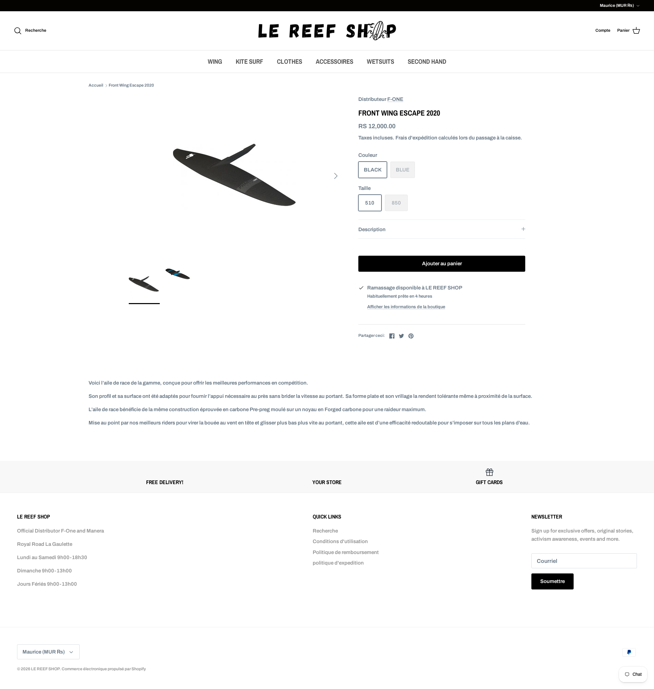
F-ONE (395, 99)
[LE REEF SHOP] (327, 31)
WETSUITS (380, 61)
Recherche (325, 531)
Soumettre (552, 581)
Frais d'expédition (416, 137)
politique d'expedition (338, 563)
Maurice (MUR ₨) (617, 5)
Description (372, 229)
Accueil (96, 85)
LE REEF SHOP (45, 668)
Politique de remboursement (346, 552)
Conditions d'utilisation (340, 541)
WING (215, 61)
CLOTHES (289, 61)
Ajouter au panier (442, 263)
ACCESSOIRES (334, 61)
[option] (236, 176)
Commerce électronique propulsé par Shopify (104, 668)
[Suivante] (335, 175)
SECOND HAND (427, 61)
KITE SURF (249, 61)
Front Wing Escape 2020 (131, 85)
